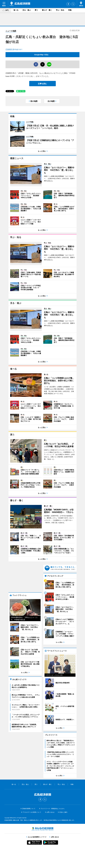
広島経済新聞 (20, 4)
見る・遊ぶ (26, 10)
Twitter (73, 4)
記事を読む (42, 83)
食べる (16, 10)
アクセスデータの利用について (32, 812)
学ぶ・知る (60, 10)
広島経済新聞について (28, 808)
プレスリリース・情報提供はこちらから (53, 808)
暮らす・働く (47, 10)
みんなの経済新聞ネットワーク (42, 828)
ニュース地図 (11, 31)
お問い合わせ (50, 812)
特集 (70, 10)
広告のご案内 (63, 812)
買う (36, 10)
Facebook (68, 4)
